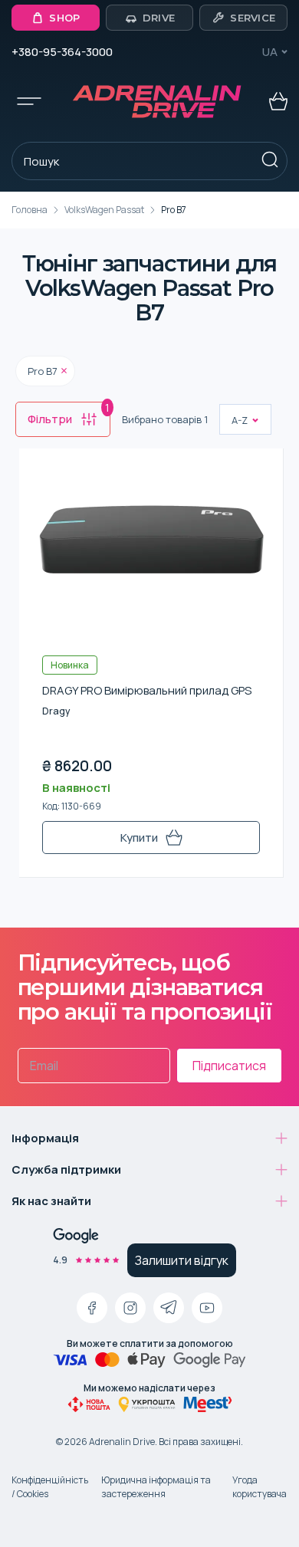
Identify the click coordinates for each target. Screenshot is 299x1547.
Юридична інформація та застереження (156, 1486)
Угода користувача (259, 1486)
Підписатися (229, 1065)
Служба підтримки (66, 1169)
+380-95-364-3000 (62, 52)
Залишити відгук (181, 1260)
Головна (30, 209)
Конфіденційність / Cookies (50, 1486)
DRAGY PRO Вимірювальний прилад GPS (146, 690)
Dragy (56, 711)
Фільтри (69, 415)
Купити (139, 837)
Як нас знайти (51, 1201)
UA (270, 52)
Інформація (45, 1138)
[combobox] (233, 420)
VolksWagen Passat (104, 209)
